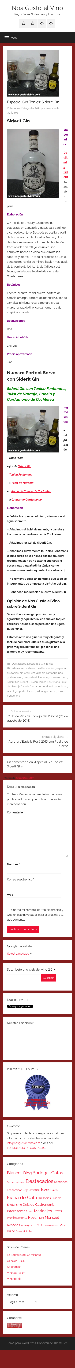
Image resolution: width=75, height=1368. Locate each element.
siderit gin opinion (56, 686)
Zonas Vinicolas (24, 1231)
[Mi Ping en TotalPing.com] (14, 1327)
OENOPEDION (16, 1261)
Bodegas (41, 1172)
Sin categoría (26, 1225)
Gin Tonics (47, 663)
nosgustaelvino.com (55, 677)
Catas (57, 1172)
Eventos (49, 1189)
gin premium (27, 673)
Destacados (19, 663)
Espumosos (31, 1190)
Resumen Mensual (43, 1217)
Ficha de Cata (22, 1197)
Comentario (16, 812)
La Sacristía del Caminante (24, 1255)
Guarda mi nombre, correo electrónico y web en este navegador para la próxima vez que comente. (35, 914)
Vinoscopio (14, 1278)
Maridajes (43, 1211)
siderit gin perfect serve (21, 691)
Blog (27, 1173)
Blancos (14, 1172)
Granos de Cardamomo (27, 499)
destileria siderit (46, 668)
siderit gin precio (46, 691)
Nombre (13, 864)
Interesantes (17, 1211)
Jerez (30, 1211)
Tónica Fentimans (20, 474)
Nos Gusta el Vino (37, 8)
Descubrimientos (16, 1182)
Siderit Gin (24, 466)
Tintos (39, 1224)
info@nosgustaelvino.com (23, 1143)
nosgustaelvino (33, 677)
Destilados (33, 663)
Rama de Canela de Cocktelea (31, 491)
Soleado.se (14, 1267)
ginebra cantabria (46, 673)
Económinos (14, 1189)
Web (10, 894)
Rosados (13, 1225)
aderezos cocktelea (23, 668)
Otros (57, 1211)
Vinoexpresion (16, 1272)
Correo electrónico (20, 879)
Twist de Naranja (22, 483)
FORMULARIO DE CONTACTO (26, 1148)
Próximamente (17, 1217)
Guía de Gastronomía (38, 1204)
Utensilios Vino (52, 1225)
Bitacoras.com (25, 777)
